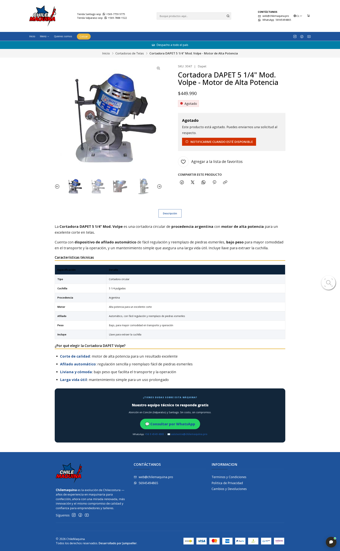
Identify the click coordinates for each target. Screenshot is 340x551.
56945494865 (148, 483)
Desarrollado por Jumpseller (118, 543)
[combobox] (194, 16)
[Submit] (228, 16)
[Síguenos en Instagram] (295, 36)
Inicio (106, 53)
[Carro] (308, 16)
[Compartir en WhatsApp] (203, 182)
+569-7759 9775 (115, 14)
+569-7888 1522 (117, 18)
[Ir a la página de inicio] (42, 16)
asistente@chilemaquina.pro (189, 434)
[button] (44, 36)
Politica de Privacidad (227, 483)
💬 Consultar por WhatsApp (170, 424)
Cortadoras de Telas (129, 53)
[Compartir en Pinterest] (214, 182)
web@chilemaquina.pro (275, 16)
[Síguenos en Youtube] (309, 36)
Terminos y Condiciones (229, 477)
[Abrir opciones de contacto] (331, 542)
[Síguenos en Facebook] (302, 36)
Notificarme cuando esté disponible (221, 142)
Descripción (170, 213)
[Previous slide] (57, 186)
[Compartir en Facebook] (182, 182)
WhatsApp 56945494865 (276, 19)
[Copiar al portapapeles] (225, 182)
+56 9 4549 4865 (154, 434)
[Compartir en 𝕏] (192, 182)
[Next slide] (159, 186)
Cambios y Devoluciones (229, 489)
